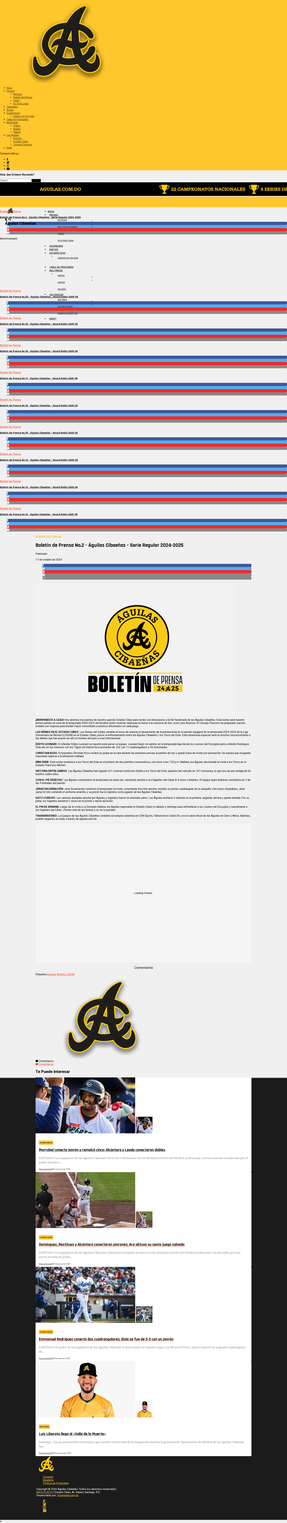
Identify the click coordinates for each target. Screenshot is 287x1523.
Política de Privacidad (55, 1483)
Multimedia (12, 122)
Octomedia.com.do (68, 1495)
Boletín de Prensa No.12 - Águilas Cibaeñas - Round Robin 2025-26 (39, 514)
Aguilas (51, 974)
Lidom (16, 100)
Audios (17, 128)
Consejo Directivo (22, 144)
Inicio (9, 87)
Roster (10, 109)
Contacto (48, 1477)
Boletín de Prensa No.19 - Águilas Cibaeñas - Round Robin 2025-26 (39, 324)
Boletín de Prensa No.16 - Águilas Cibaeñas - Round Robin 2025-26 (39, 405)
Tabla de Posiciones (17, 119)
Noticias (17, 94)
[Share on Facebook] (147, 223)
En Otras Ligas (21, 103)
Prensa (10, 91)
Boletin (61, 974)
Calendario (12, 106)
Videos (17, 125)
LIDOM (70, 974)
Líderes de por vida (23, 116)
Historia (17, 138)
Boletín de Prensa (22, 97)
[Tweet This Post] (147, 226)
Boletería (48, 1480)
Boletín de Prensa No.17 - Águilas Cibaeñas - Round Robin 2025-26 (39, 378)
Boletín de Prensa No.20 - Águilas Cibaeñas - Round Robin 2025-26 (39, 297)
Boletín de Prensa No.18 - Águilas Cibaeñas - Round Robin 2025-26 (39, 351)
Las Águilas (13, 135)
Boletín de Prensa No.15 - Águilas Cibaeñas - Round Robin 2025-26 (39, 433)
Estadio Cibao (20, 141)
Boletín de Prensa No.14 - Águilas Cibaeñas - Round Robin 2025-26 (39, 460)
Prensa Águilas (45, 1169)
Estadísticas (13, 113)
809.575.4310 (44, 1492)
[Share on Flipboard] (147, 229)
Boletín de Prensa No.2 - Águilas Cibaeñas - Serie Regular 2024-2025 (40, 217)
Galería (17, 132)
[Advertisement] (99, 263)
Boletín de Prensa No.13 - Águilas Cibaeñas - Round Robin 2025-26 (39, 487)
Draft (9, 147)
